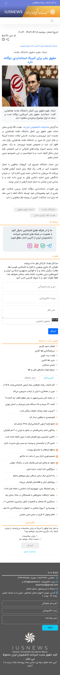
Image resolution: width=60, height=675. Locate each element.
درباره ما (8, 662)
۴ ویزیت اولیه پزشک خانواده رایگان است (37, 411)
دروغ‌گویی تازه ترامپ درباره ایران (41, 469)
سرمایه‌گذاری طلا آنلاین (45, 351)
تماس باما (29, 662)
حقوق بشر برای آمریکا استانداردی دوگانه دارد (30, 60)
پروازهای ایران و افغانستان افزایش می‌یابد (37, 482)
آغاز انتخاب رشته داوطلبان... (42, 2)
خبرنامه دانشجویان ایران (48, 46)
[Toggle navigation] (6, 3)
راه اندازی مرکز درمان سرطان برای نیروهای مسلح (34, 476)
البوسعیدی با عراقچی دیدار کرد (42, 417)
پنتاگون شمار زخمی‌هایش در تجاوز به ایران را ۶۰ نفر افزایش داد (28, 430)
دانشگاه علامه (48, 210)
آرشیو (30, 665)
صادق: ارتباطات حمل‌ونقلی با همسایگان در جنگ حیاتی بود (30, 495)
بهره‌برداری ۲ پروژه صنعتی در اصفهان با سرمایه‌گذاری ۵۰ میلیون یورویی (28, 508)
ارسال (53, 331)
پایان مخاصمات (28, 536)
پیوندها (20, 662)
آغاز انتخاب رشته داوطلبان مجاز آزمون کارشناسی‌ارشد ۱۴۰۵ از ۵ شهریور (28, 385)
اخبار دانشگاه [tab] (30, 378)
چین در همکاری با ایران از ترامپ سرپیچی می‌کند (34, 391)
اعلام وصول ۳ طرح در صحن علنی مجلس (37, 514)
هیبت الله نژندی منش (44, 215)
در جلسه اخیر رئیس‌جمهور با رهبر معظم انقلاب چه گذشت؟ (30, 398)
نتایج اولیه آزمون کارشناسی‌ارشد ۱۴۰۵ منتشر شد (34, 424)
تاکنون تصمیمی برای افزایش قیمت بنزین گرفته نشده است (30, 437)
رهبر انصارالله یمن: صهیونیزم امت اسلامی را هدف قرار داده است (28, 488)
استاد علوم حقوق (25, 210)
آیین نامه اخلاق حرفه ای (46, 662)
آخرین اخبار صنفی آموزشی (29, 46)
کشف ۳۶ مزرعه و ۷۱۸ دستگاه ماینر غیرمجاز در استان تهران (30, 404)
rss (14, 662)
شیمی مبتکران (48, 365)
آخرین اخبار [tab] (49, 378)
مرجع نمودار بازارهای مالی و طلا (41, 370)
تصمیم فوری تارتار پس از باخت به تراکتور (37, 456)
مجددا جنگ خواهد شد (28, 539)
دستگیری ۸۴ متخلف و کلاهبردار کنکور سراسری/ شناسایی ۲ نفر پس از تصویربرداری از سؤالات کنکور (28, 501)
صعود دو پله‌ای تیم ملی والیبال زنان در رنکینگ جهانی (32, 463)
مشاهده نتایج (30, 552)
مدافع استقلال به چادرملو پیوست (41, 450)
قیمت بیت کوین (48, 355)
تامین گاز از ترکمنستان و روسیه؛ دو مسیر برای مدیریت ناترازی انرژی (28, 443)
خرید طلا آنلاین (48, 360)
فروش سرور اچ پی (47, 346)
